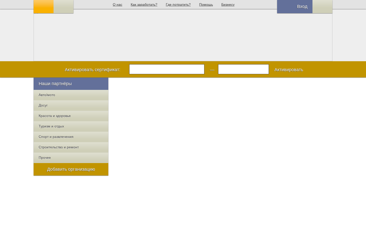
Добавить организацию (71, 169)
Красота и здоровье (55, 116)
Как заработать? (144, 4)
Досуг (43, 105)
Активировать (288, 69)
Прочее (45, 158)
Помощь (206, 4)
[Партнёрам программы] (63, 6)
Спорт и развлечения (56, 137)
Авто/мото (47, 95)
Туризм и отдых (51, 126)
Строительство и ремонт (59, 147)
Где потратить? (178, 4)
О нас (117, 4)
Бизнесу (228, 4)
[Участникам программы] (44, 6)
